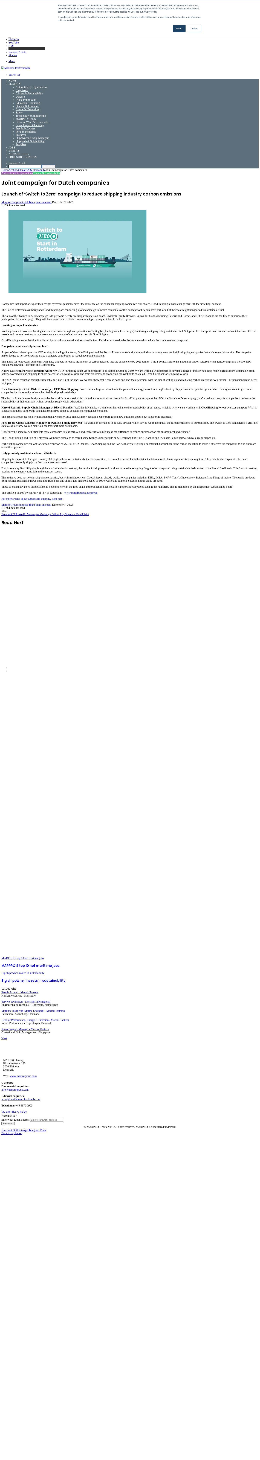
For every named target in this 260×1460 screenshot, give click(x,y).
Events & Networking (28, 109)
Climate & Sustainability (29, 93)
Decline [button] (194, 28)
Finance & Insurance (27, 106)
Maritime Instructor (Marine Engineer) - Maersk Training (33, 1010)
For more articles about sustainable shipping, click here (31, 498)
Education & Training (28, 102)
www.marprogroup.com (23, 1076)
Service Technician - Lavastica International (25, 1001)
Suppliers (21, 144)
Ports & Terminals (26, 131)
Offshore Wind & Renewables (32, 122)
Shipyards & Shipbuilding (30, 141)
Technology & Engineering (31, 115)
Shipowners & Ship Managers (32, 137)
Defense (20, 96)
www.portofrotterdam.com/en (80, 492)
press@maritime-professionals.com (20, 1099)
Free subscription (22, 157)
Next (4, 1038)
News (12, 80)
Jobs (11, 147)
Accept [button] (179, 28)
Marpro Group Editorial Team (18, 202)
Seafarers (21, 134)
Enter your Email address (15, 1119)
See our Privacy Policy (14, 1111)
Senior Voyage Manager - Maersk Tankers (25, 1029)
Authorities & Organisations (31, 87)
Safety (19, 112)
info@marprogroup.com (14, 1089)
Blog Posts (22, 90)
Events (14, 150)
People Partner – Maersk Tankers (19, 992)
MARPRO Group (26, 118)
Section (14, 83)
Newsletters (18, 153)
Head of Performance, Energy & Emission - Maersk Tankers (35, 1019)
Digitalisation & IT (26, 99)
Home (4, 169)
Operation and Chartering (30, 125)
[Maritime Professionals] (15, 67)
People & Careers (25, 128)
